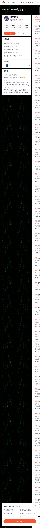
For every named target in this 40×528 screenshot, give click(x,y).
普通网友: (7, 82)
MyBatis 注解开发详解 (10, 75)
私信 (24, 33)
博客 (13, 2)
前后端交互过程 (11, 43)
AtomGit (30, 2)
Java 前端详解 (11, 49)
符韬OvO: (7, 77)
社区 (22, 2)
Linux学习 (7, 87)
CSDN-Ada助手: (9, 90)
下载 (18, 2)
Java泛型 (7, 80)
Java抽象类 (10, 46)
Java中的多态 (11, 52)
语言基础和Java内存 (13, 56)
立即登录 (20, 521)
